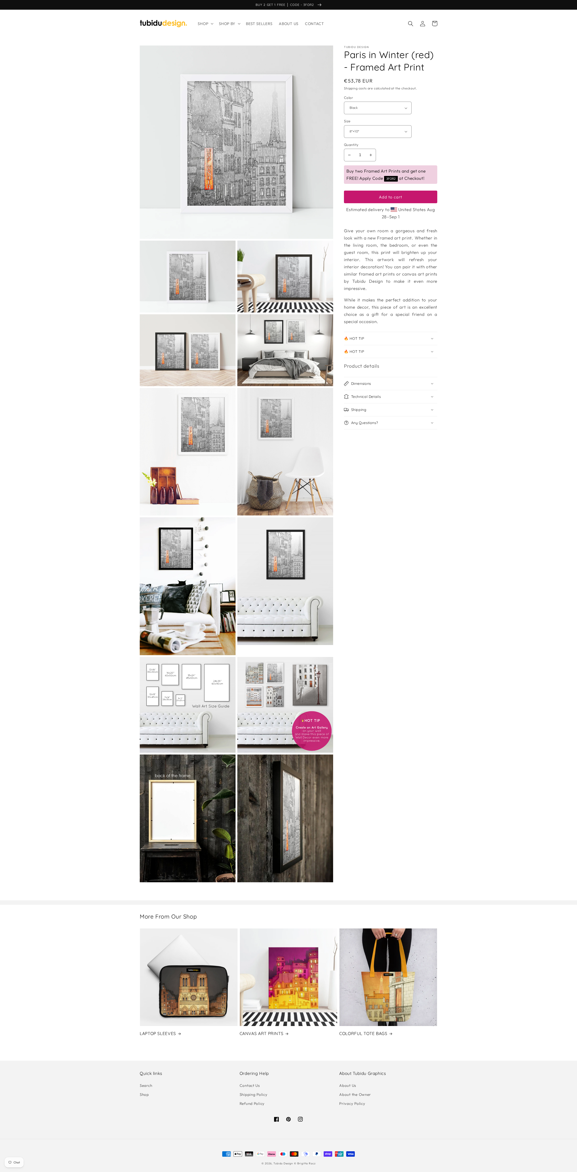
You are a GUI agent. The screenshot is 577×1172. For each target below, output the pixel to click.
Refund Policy (252, 1103)
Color (348, 97)
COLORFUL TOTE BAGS (363, 1033)
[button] (205, 23)
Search (146, 1085)
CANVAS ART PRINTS (262, 1033)
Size (347, 121)
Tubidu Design (283, 1163)
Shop (144, 1094)
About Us (347, 1085)
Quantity (351, 144)
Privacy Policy (352, 1103)
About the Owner (355, 1094)
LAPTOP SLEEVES (158, 1033)
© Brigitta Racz (305, 1163)
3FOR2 (391, 178)
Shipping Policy (254, 1094)
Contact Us (250, 1085)
